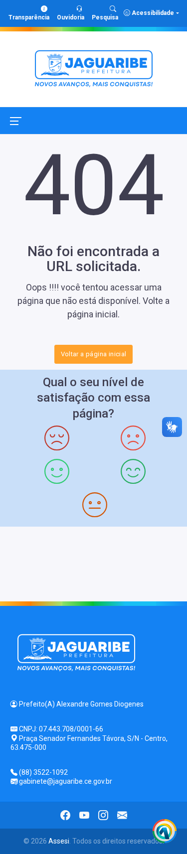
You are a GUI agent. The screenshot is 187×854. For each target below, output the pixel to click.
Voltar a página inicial (94, 354)
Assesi (58, 841)
